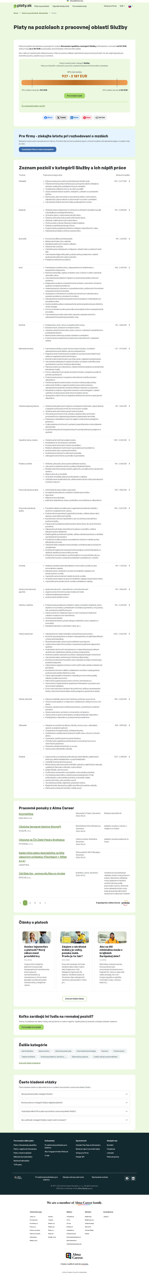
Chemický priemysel (63, 1051)
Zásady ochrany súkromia (73, 1177)
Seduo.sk (51, 1227)
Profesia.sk (34, 1220)
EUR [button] (122, 6)
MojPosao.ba (89, 1220)
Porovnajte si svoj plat (31, 1027)
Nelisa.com (33, 1240)
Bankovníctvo (44, 1051)
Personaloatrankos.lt (74, 1237)
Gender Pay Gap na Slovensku (88, 1145)
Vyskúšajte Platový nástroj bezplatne (37, 149)
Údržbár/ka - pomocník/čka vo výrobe (42, 873)
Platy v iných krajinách (22, 1153)
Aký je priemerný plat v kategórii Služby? (37, 1094)
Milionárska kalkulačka (23, 1157)
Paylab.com (52, 1237)
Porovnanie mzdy (80, 6)
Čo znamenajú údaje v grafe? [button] (33, 106)
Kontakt (110, 1145)
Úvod (16, 13)
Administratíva (27, 1051)
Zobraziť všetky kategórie (29, 1063)
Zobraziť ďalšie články (74, 999)
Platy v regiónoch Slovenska (25, 1149)
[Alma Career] (74, 1256)
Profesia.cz (34, 1223)
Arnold (50, 1216)
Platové (113, 1157)
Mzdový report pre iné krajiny (88, 1149)
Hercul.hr (88, 1227)
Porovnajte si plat (74, 96)
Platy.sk (50, 1233)
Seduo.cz (51, 1223)
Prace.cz (33, 1227)
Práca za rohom (35, 1230)
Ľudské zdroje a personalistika (105, 1057)
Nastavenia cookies (100, 1177)
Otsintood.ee (71, 1233)
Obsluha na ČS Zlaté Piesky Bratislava (42, 839)
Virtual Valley (89, 1230)
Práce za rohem (35, 1233)
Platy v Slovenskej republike (25, 1145)
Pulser (87, 1233)
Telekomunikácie (28, 1057)
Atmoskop (33, 1237)
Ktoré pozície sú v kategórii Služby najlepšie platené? (42, 1102)
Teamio (50, 1220)
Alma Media (82, 1188)
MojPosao (88, 1216)
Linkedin (110, 1153)
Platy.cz (51, 1230)
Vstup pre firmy (110, 6)
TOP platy (18, 1165)
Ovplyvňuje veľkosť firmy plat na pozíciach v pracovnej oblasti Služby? (48, 1111)
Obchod (104, 1051)
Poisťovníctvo (119, 1051)
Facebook (111, 1149)
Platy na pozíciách (41, 6)
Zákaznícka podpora (80, 1057)
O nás (47, 1155)
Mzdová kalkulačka (21, 1161)
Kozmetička (26, 813)
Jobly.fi (105, 1216)
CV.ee (69, 1223)
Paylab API (80, 1157)
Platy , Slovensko (35, 13)
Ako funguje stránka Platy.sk (56, 1151)
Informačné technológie (86, 1051)
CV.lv (68, 1220)
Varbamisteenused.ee (74, 1244)
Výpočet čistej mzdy (60, 6)
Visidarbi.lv (70, 1230)
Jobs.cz (32, 1216)
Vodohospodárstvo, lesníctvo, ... (53, 1057)
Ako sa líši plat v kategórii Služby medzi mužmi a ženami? (43, 1120)
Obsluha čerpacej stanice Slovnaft (40, 826)
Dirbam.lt (70, 1227)
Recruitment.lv (72, 1240)
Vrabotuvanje (89, 1223)
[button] (130, 6)
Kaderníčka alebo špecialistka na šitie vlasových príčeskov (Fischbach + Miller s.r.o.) (43, 856)
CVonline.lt (70, 1216)
